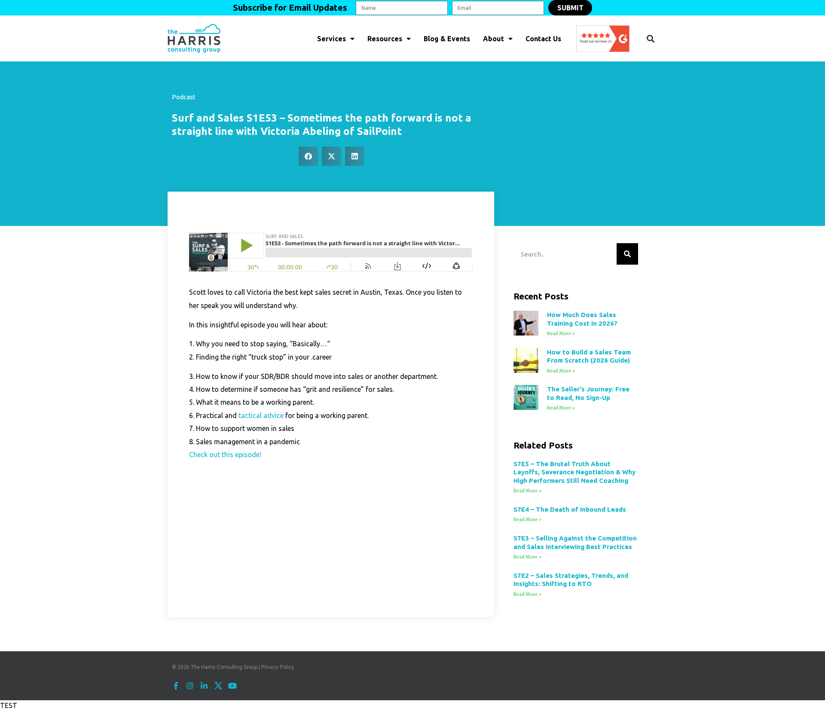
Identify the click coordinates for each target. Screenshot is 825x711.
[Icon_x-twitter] (218, 686)
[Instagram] (190, 686)
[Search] (627, 254)
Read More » (561, 333)
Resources (384, 39)
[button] (650, 38)
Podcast (184, 97)
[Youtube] (232, 686)
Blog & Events (447, 39)
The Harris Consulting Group (224, 667)
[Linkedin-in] (204, 686)
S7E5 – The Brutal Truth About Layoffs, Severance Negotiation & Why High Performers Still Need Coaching (574, 472)
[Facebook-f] (176, 686)
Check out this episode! (225, 454)
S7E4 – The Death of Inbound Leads (569, 509)
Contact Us (543, 39)
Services (331, 39)
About (493, 39)
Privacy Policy (277, 667)
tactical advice (261, 415)
